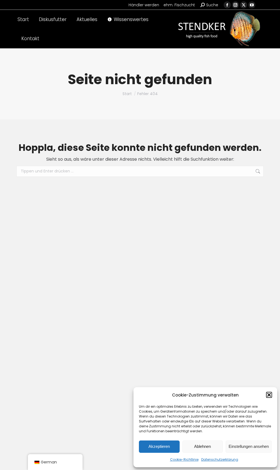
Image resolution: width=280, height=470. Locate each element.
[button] (269, 395)
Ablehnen (202, 446)
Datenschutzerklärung (219, 459)
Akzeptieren (159, 446)
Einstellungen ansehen (249, 446)
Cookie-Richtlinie (184, 459)
